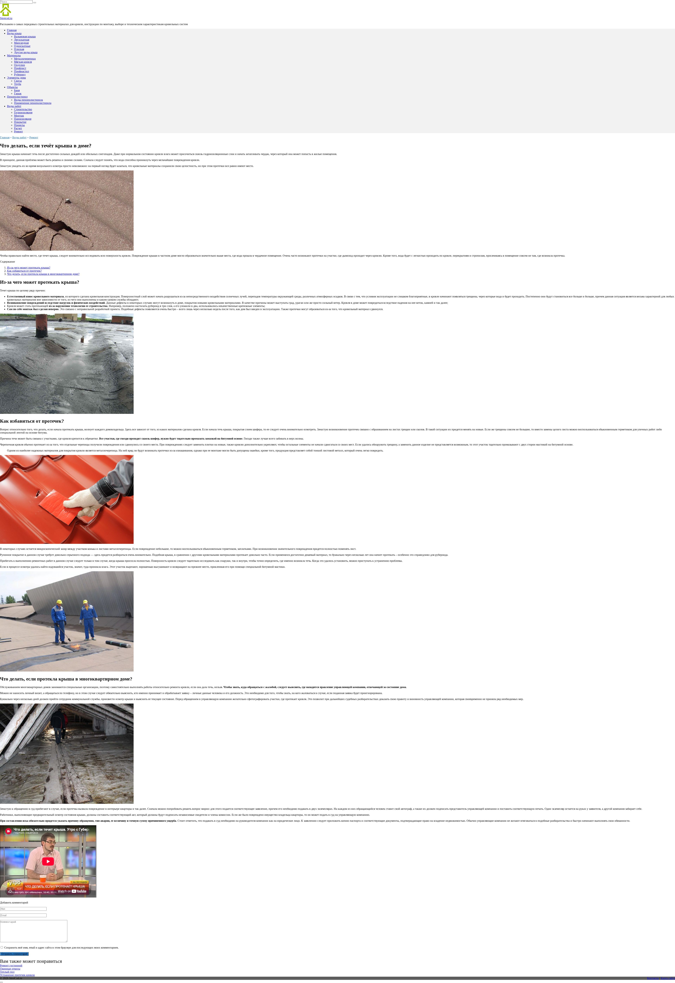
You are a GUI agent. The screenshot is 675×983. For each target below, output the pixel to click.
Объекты (12, 87)
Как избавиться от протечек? (24, 270)
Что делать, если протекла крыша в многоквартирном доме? (43, 273)
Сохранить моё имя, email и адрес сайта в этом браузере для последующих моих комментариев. (61, 947)
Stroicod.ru (6, 18)
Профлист (20, 68)
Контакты (653, 978)
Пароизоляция (22, 118)
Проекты (19, 125)
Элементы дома (16, 77)
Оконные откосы (10, 968)
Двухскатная (21, 39)
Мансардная (21, 42)
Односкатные (22, 45)
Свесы (18, 80)
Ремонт (18, 131)
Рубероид (19, 74)
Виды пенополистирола (28, 99)
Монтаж (19, 115)
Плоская (19, 49)
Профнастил (21, 71)
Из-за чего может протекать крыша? (28, 267)
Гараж (17, 93)
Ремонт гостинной (11, 965)
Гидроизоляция (23, 112)
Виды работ (14, 106)
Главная (12, 30)
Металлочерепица (25, 58)
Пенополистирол (17, 96)
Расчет (18, 128)
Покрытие (20, 121)
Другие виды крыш (25, 52)
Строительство (23, 109)
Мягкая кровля (23, 61)
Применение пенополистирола (32, 102)
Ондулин (19, 64)
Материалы (14, 55)
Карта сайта (668, 978)
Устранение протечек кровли (17, 975)
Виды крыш (14, 33)
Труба (17, 83)
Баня (17, 90)
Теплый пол (7, 971)
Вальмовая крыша (25, 36)
